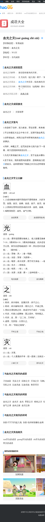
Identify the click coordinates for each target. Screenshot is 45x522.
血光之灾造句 (11, 122)
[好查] (6, 7)
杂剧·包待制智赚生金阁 (33, 422)
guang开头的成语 (24, 439)
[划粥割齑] (19, 463)
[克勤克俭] (19, 487)
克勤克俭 (19, 498)
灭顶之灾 (35, 381)
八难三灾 (14, 363)
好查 (3, 13)
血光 (22, 402)
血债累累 (14, 218)
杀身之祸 (24, 94)
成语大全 (10, 13)
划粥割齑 (19, 474)
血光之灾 (7, 112)
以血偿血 (26, 385)
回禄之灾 (26, 381)
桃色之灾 (38, 402)
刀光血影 (7, 381)
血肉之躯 (16, 405)
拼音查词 (19, 13)
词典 (7, 1)
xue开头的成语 (9, 439)
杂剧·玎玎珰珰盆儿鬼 (12, 422)
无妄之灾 (16, 381)
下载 (39, 1)
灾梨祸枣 (20, 112)
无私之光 (7, 385)
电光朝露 (14, 279)
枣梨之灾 (29, 402)
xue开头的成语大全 (30, 13)
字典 (1, 1)
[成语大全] (4, 23)
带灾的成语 (8, 443)
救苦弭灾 (35, 385)
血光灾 (15, 402)
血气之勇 (7, 405)
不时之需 (14, 332)
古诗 (12, 1)
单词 (18, 1)
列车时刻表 (26, 1)
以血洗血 (16, 385)
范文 (33, 1)
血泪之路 (26, 405)
